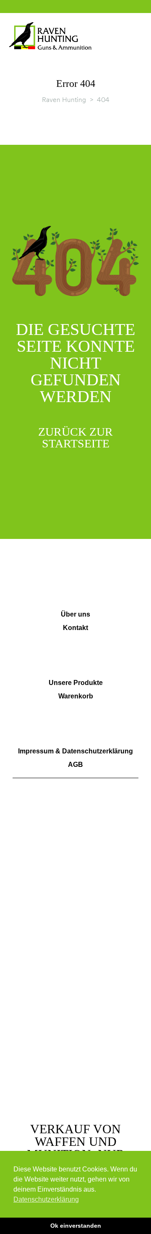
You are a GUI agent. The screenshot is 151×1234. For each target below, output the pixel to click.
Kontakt (75, 627)
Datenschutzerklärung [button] (46, 1199)
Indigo (124, 1094)
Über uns (75, 614)
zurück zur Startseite (75, 437)
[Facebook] (24, 874)
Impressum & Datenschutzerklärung (75, 751)
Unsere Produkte (76, 682)
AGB (75, 764)
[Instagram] (47, 874)
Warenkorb (75, 696)
